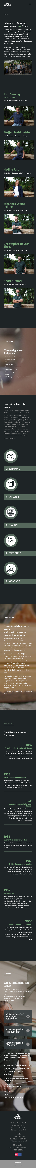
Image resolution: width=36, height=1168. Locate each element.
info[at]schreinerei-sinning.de (18, 1141)
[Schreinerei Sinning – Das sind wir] (18, 75)
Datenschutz (18, 1165)
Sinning (19, 116)
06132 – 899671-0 (19, 1137)
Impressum (18, 1162)
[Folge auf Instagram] (16, 1154)
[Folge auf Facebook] (20, 1154)
